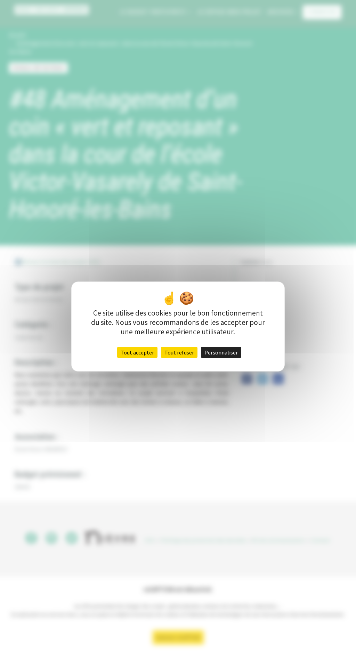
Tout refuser (179, 352)
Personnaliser (221, 352)
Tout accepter (137, 352)
